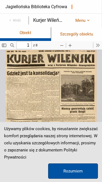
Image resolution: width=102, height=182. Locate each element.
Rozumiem (73, 171)
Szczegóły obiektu (76, 34)
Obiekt (25, 32)
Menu (80, 20)
